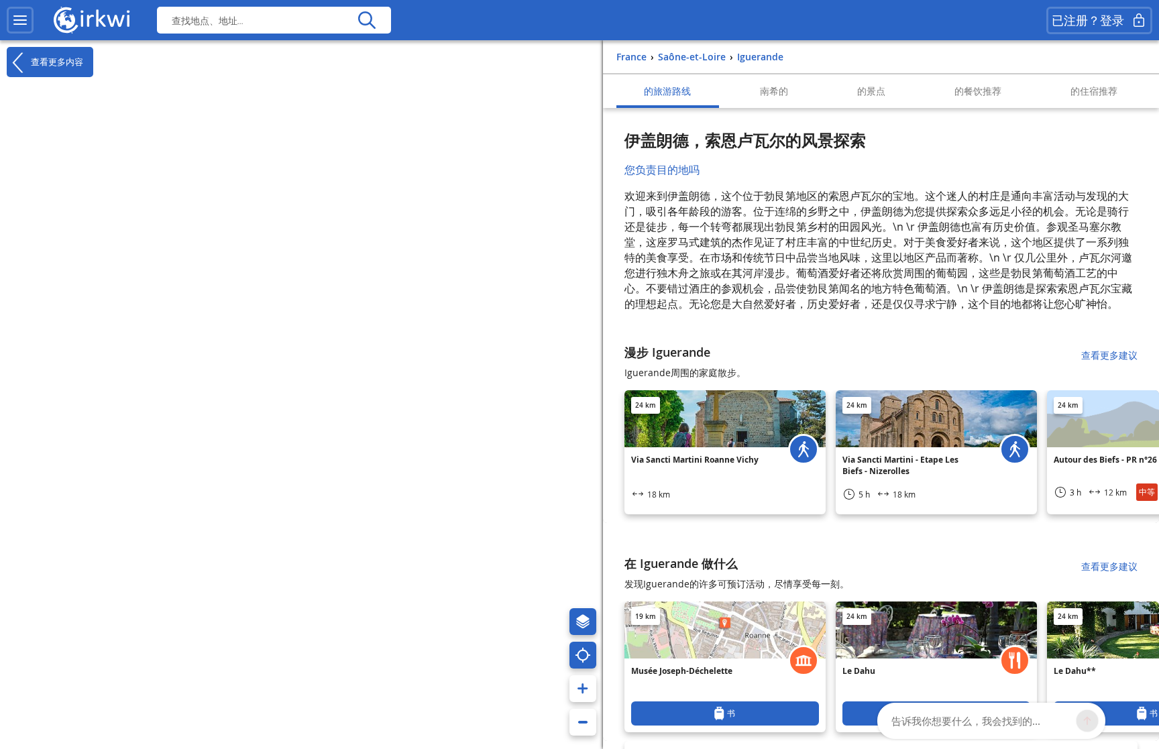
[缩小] (582, 722)
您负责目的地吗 (662, 169)
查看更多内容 (55, 61)
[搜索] (366, 20)
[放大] (582, 688)
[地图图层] (582, 621)
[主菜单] (20, 20)
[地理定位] (582, 655)
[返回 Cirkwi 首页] (92, 20)
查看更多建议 (1109, 355)
